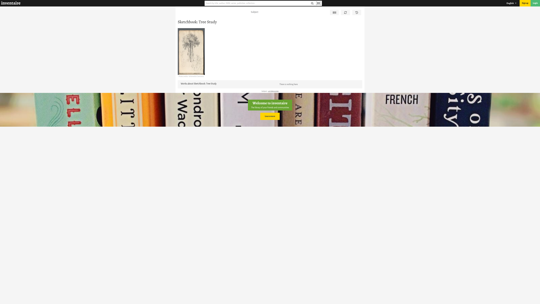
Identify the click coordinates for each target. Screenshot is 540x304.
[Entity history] (356, 12)
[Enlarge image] (191, 51)
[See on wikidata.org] (334, 12)
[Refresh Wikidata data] (345, 12)
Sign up (525, 3)
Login (535, 3)
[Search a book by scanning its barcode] (318, 3)
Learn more (270, 116)
